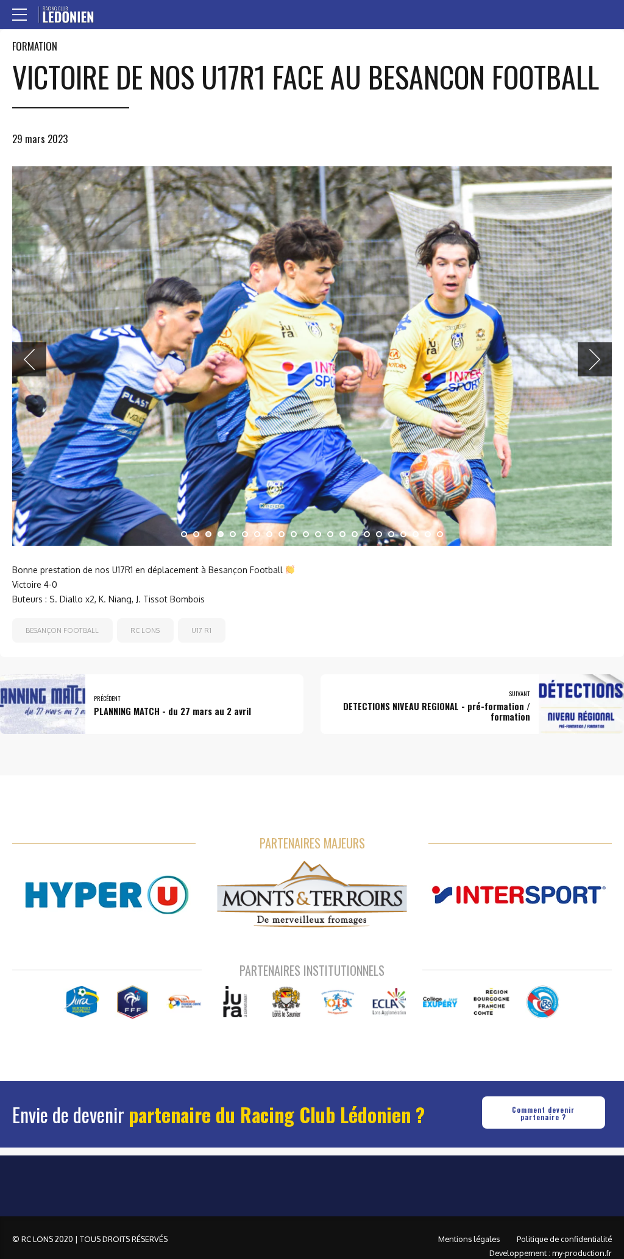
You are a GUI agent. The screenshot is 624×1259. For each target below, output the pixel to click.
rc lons (145, 699)
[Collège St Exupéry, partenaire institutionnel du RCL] (440, 1071)
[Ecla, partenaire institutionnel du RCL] (389, 1071)
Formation (34, 46)
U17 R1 (201, 699)
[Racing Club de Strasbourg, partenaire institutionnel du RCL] (543, 1071)
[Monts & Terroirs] (311, 964)
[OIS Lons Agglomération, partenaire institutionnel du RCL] (338, 1071)
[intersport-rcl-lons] (517, 964)
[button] (29, 394)
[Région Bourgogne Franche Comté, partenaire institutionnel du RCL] (491, 1071)
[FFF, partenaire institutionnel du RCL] (133, 1071)
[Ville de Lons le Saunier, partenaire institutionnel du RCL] (287, 1071)
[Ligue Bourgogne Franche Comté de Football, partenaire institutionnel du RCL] (184, 1071)
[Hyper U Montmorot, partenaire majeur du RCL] (107, 964)
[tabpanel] (312, 390)
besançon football (62, 699)
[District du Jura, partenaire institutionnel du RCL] (81, 1071)
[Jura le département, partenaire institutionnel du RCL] (235, 1071)
